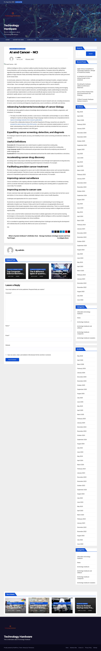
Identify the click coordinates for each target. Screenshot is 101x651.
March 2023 (80, 270)
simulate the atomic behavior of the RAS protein (23, 124)
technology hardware (83, 322)
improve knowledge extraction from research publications (26, 120)
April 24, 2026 (82, 610)
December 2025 (81, 132)
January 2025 (81, 178)
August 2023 (81, 249)
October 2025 (81, 141)
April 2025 (80, 166)
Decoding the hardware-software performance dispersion (84, 85)
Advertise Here (18, 39)
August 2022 (81, 291)
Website (8, 345)
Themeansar (31, 647)
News (79, 317)
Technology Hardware (18, 636)
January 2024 (81, 229)
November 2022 (81, 287)
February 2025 (81, 174)
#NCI (32, 59)
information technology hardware (83, 557)
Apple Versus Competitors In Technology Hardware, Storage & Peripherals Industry (86, 70)
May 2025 (80, 162)
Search (79, 48)
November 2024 (81, 187)
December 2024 (81, 183)
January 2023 (81, 279)
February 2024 (81, 224)
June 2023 (80, 258)
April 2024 (80, 216)
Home (7, 39)
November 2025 (81, 137)
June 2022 (80, 300)
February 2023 (81, 275)
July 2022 (80, 295)
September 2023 (82, 245)
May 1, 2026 (58, 610)
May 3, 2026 (11, 610)
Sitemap (56, 39)
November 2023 (81, 237)
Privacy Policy (44, 39)
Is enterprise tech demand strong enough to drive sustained (84, 78)
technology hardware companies (83, 577)
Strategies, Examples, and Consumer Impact (61, 273)
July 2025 (80, 153)
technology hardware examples (17, 48)
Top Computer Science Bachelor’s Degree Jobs (15, 273)
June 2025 (80, 157)
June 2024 (80, 208)
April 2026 (80, 116)
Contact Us (31, 39)
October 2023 (81, 241)
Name (8, 325)
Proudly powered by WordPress (11, 647)
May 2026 (80, 112)
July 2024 (80, 203)
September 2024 (82, 195)
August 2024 (81, 199)
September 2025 (82, 145)
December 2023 (81, 233)
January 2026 (81, 128)
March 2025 (80, 170)
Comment (9, 293)
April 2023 (80, 266)
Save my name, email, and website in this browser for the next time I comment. (29, 355)
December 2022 (81, 283)
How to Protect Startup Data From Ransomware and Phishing (85, 93)
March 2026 (80, 120)
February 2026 (81, 124)
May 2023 (80, 262)
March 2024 (80, 220)
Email (8, 335)
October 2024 (81, 191)
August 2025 (81, 149)
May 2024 (80, 212)
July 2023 (80, 254)
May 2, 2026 (34, 610)
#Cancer (28, 59)
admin (19, 57)
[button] (92, 39)
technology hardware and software (84, 571)
